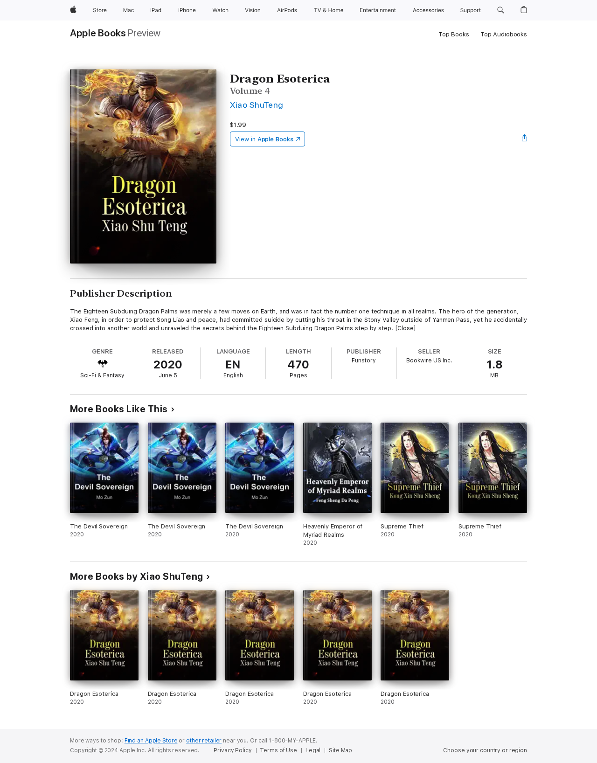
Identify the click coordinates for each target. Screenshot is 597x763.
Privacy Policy (232, 750)
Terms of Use (278, 750)
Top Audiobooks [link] (503, 34)
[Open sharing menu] (524, 139)
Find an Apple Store (151, 740)
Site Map (340, 750)
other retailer (204, 740)
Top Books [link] (453, 34)
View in (264, 139)
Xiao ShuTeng (257, 105)
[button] (500, 10)
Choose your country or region (485, 750)
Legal (312, 750)
